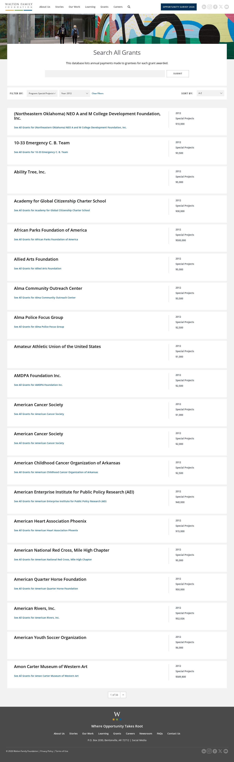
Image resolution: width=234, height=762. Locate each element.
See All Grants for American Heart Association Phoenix (46, 530)
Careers (118, 6)
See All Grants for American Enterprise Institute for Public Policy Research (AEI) (60, 501)
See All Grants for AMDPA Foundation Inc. (38, 384)
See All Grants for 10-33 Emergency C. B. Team (41, 152)
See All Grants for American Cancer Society (39, 414)
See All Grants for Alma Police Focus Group (39, 326)
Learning (90, 6)
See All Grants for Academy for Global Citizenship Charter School (52, 210)
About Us (44, 6)
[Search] (129, 6)
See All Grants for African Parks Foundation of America (46, 239)
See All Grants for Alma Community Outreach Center (45, 297)
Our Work (74, 6)
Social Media (139, 740)
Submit (177, 73)
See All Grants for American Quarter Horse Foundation (46, 588)
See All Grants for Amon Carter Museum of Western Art (46, 675)
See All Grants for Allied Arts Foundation (37, 268)
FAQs (160, 733)
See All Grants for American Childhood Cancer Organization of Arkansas (56, 472)
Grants (104, 6)
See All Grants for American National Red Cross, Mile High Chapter (53, 559)
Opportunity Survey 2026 (179, 6)
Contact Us (173, 733)
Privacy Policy (46, 751)
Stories (59, 6)
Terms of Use (61, 751)
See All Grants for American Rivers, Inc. (36, 617)
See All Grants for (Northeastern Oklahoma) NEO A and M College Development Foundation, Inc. (70, 127)
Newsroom (145, 733)
